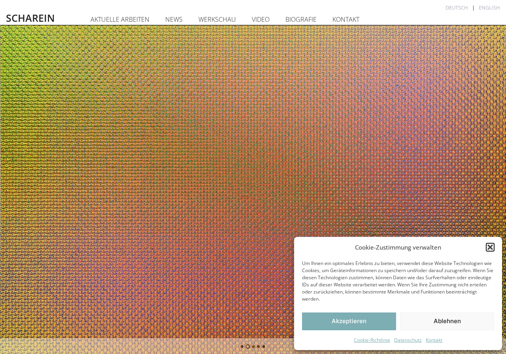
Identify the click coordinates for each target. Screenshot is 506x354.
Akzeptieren (349, 321)
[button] (490, 247)
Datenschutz (408, 340)
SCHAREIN (30, 18)
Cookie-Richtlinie (372, 340)
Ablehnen (447, 321)
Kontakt (434, 340)
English (489, 7)
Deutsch (457, 7)
